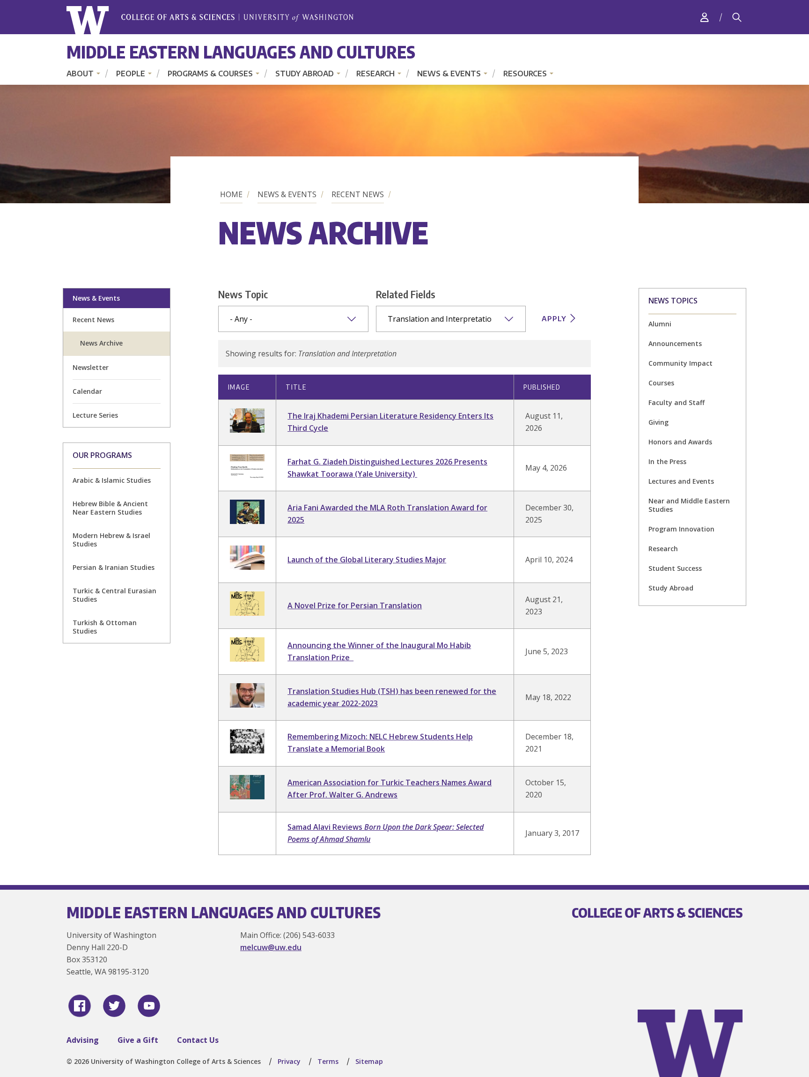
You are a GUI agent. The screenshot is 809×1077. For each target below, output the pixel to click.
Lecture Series (95, 415)
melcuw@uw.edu (271, 947)
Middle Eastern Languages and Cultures (240, 51)
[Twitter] (114, 1006)
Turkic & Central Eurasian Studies (114, 595)
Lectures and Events (681, 481)
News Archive (101, 343)
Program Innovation (681, 528)
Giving (658, 422)
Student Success (675, 568)
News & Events (449, 73)
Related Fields (405, 294)
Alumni (659, 323)
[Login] (704, 17)
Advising (82, 1040)
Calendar (87, 391)
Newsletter (91, 367)
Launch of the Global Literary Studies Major (366, 559)
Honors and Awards (680, 441)
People (130, 73)
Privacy (289, 1061)
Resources (525, 73)
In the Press (667, 461)
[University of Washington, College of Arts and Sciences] (209, 20)
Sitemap (369, 1061)
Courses (661, 382)
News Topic (243, 294)
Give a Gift (138, 1040)
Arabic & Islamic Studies (112, 480)
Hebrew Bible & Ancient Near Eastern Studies (110, 507)
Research (375, 73)
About (80, 73)
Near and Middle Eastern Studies (689, 505)
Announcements (675, 343)
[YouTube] (149, 1006)
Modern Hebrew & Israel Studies (111, 539)
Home (231, 194)
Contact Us (198, 1040)
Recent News (357, 194)
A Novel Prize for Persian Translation (354, 605)
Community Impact (680, 363)
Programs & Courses (210, 73)
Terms (327, 1061)
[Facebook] (79, 1006)
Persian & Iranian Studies (113, 567)
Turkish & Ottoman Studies (105, 626)
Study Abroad (304, 73)
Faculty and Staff (676, 402)
